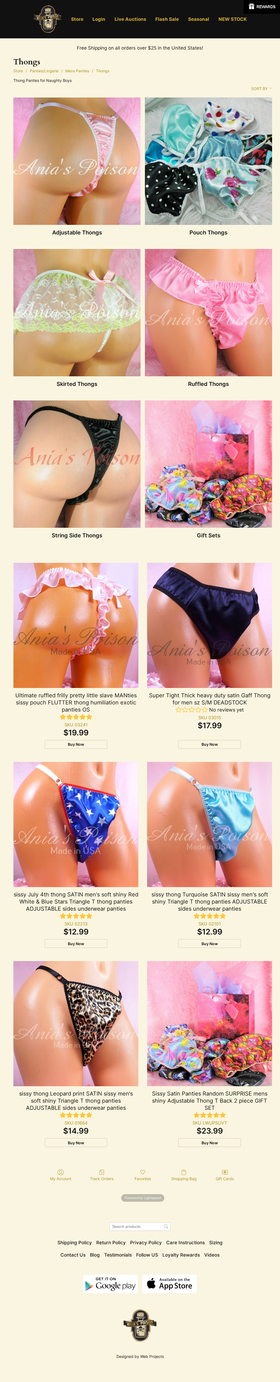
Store (18, 70)
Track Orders (101, 1178)
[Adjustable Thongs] (77, 161)
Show (262, 7)
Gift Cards (225, 1178)
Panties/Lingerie (44, 70)
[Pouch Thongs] (208, 161)
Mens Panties (77, 70)
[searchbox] (140, 1226)
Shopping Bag (184, 1178)
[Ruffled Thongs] (208, 312)
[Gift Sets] (208, 464)
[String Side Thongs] (77, 464)
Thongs (102, 70)
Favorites (143, 1178)
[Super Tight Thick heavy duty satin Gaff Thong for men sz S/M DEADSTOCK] (209, 625)
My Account (60, 1178)
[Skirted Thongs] (77, 312)
